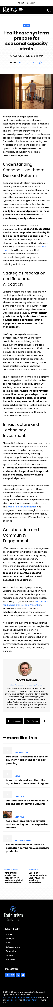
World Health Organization (22, 506)
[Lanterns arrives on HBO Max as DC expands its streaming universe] (7, 794)
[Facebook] (20, 63)
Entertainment (23, 840)
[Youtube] (23, 975)
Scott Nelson (18, 56)
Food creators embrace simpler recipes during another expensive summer (27, 824)
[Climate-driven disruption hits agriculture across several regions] (7, 774)
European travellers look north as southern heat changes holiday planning (27, 760)
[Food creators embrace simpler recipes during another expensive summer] (7, 814)
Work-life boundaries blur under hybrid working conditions (38, 878)
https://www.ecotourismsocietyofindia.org (26, 685)
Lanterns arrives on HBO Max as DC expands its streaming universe (27, 802)
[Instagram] (12, 975)
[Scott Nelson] (26, 669)
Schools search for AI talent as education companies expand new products (27, 848)
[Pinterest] (34, 63)
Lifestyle (19, 796)
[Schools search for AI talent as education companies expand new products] (7, 838)
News (26, 25)
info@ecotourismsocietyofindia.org (20, 997)
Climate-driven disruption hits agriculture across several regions (27, 782)
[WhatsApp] (40, 63)
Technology (21, 752)
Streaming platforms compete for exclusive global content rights (13, 878)
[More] (44, 721)
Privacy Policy (30, 999)
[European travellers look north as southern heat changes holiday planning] (7, 750)
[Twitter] (27, 63)
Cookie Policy (13, 999)
